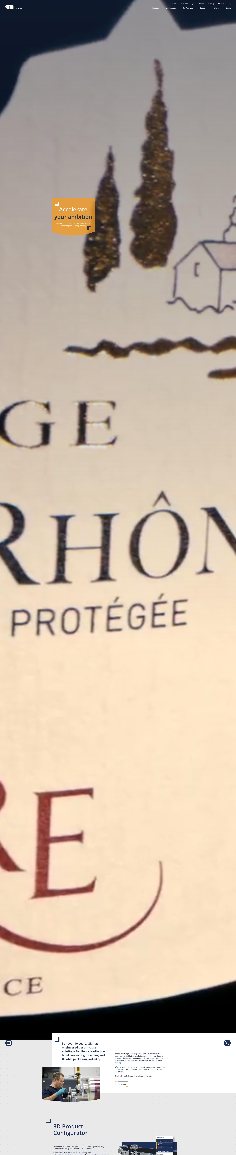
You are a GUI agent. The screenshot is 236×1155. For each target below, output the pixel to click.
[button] (221, 4)
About (174, 4)
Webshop (211, 4)
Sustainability (184, 4)
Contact (201, 4)
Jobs (193, 4)
